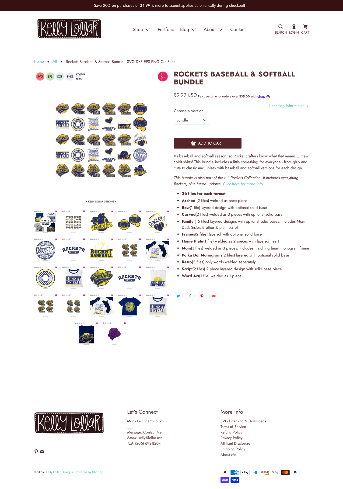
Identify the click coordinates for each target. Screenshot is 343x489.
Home (39, 61)
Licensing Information (287, 105)
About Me (228, 454)
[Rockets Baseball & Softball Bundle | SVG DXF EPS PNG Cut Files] (101, 137)
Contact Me (144, 432)
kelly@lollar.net (150, 437)
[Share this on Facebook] (190, 295)
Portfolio (166, 29)
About (210, 29)
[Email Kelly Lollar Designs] (42, 452)
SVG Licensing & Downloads (243, 421)
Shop (138, 29)
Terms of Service (233, 426)
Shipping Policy (232, 449)
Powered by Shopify (89, 472)
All (54, 61)
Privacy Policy (231, 437)
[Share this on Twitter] (178, 295)
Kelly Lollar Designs (59, 472)
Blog (184, 29)
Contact (238, 29)
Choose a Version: (189, 111)
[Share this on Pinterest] (202, 295)
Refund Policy (231, 432)
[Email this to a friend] (213, 295)
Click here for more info (243, 184)
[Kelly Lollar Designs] (69, 29)
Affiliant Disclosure (235, 443)
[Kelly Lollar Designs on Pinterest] (36, 452)
